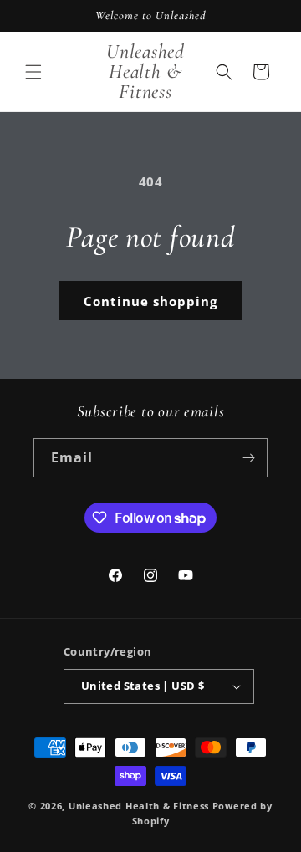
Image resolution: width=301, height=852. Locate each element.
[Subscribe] (248, 457)
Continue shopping (150, 301)
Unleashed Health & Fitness (139, 805)
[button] (33, 72)
